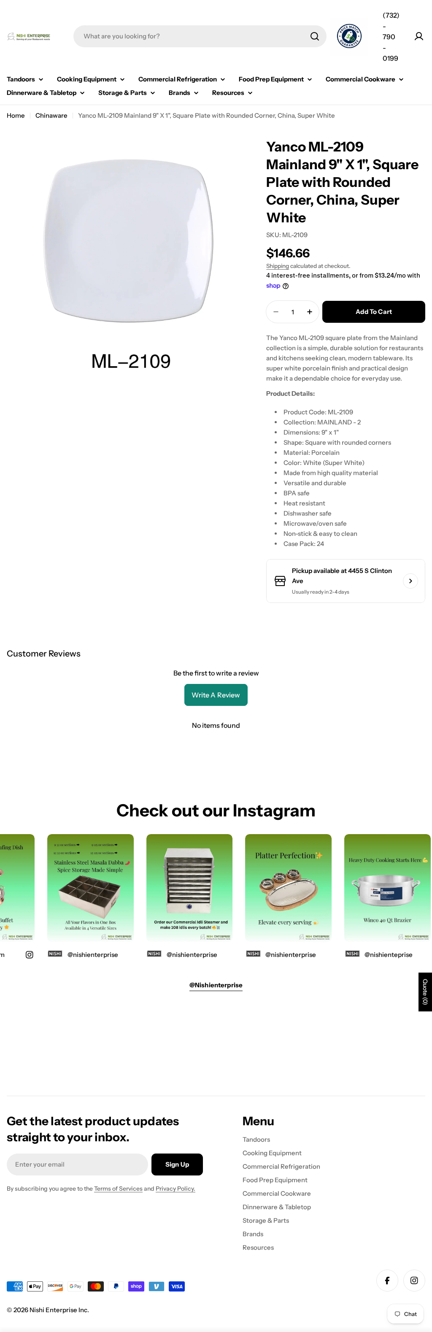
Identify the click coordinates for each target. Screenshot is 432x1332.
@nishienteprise (380, 955)
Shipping (277, 265)
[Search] (315, 36)
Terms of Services (118, 1188)
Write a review (216, 695)
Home (16, 115)
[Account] (419, 36)
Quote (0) (425, 992)
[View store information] (410, 581)
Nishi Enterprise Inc (58, 1310)
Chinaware (51, 115)
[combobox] (200, 36)
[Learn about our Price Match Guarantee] (349, 37)
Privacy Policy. (175, 1188)
